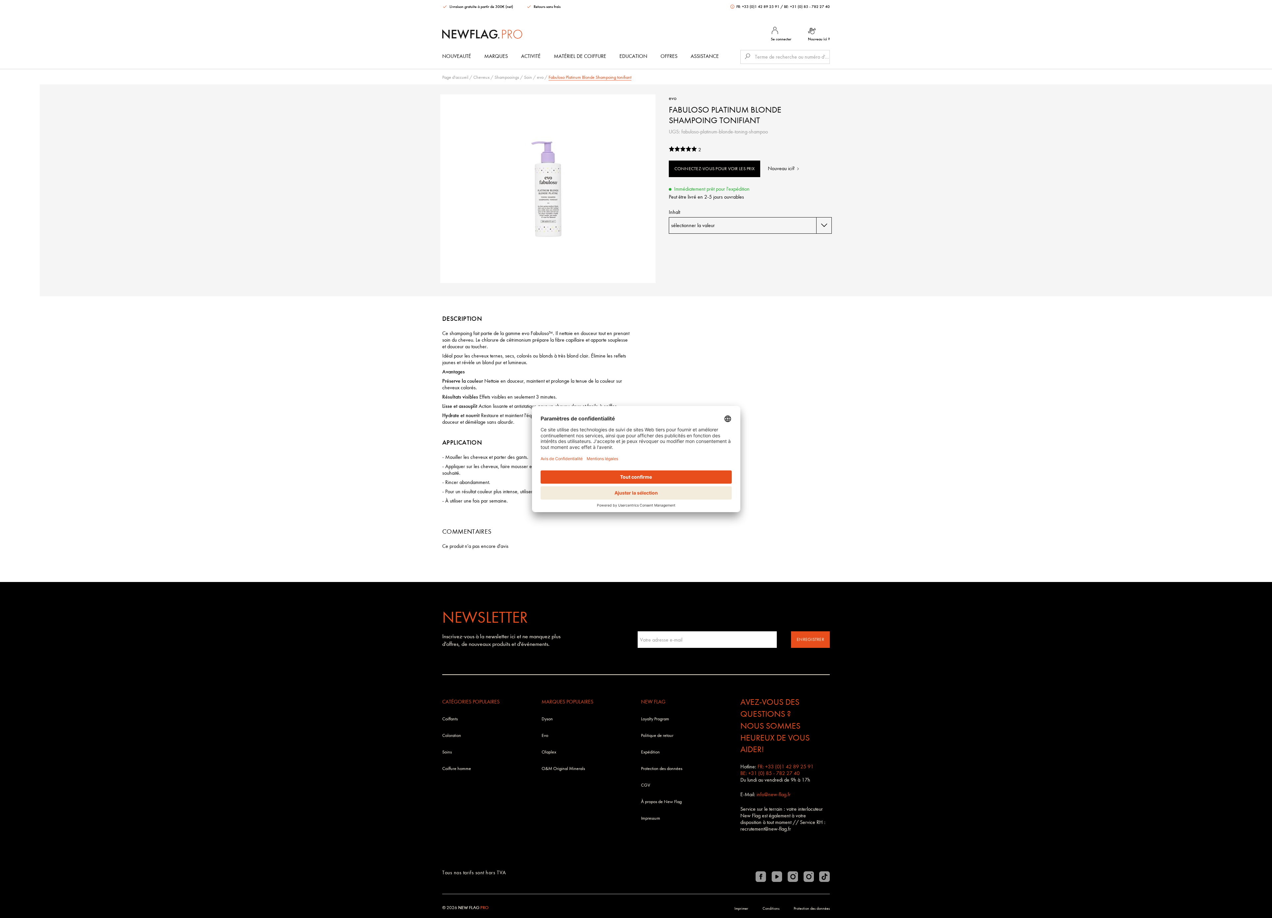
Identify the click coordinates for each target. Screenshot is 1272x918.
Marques (496, 56)
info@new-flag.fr (774, 794)
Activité (531, 56)
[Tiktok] (824, 876)
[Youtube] (776, 876)
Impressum (650, 818)
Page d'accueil (455, 77)
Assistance (705, 56)
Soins (447, 752)
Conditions (771, 908)
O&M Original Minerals (563, 768)
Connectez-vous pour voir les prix (714, 168)
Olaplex (549, 752)
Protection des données (661, 768)
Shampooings (507, 77)
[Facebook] (761, 876)
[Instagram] (792, 876)
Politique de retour (657, 735)
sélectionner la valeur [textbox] (693, 225)
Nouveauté (456, 56)
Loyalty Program (655, 719)
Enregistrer (810, 639)
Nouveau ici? (782, 168)
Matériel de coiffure (580, 56)
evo (540, 77)
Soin (528, 77)
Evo (545, 735)
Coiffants (450, 719)
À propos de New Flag (661, 801)
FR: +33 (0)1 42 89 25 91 (757, 6)
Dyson (547, 719)
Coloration (451, 735)
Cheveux (481, 77)
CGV (645, 785)
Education (633, 56)
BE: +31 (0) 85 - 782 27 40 (807, 6)
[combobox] (750, 225)
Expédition (650, 752)
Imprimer (741, 908)
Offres (669, 56)
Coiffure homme (456, 768)
